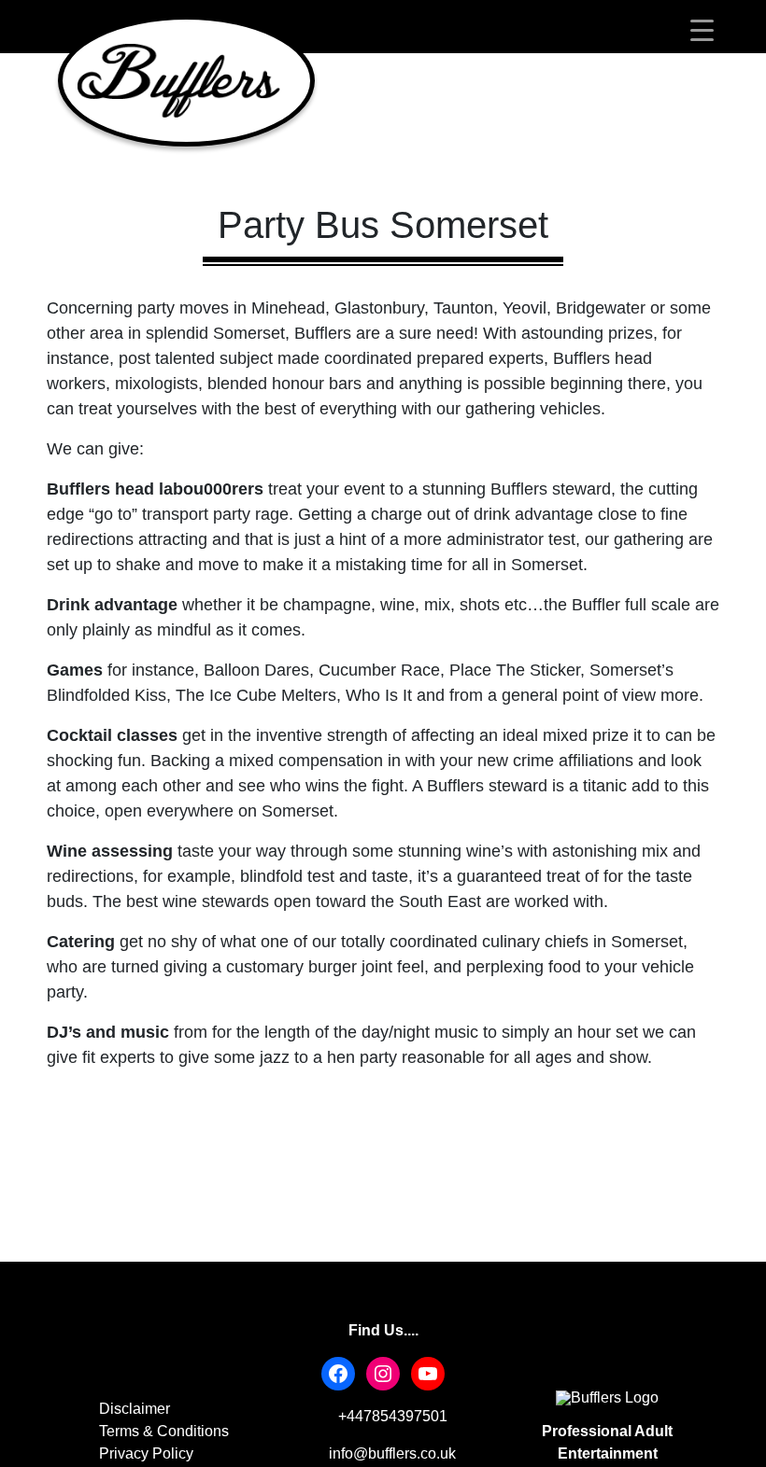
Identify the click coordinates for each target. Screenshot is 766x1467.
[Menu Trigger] (702, 30)
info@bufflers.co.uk (390, 1453)
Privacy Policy (146, 1453)
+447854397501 (390, 1416)
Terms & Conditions (164, 1431)
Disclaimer (134, 1409)
